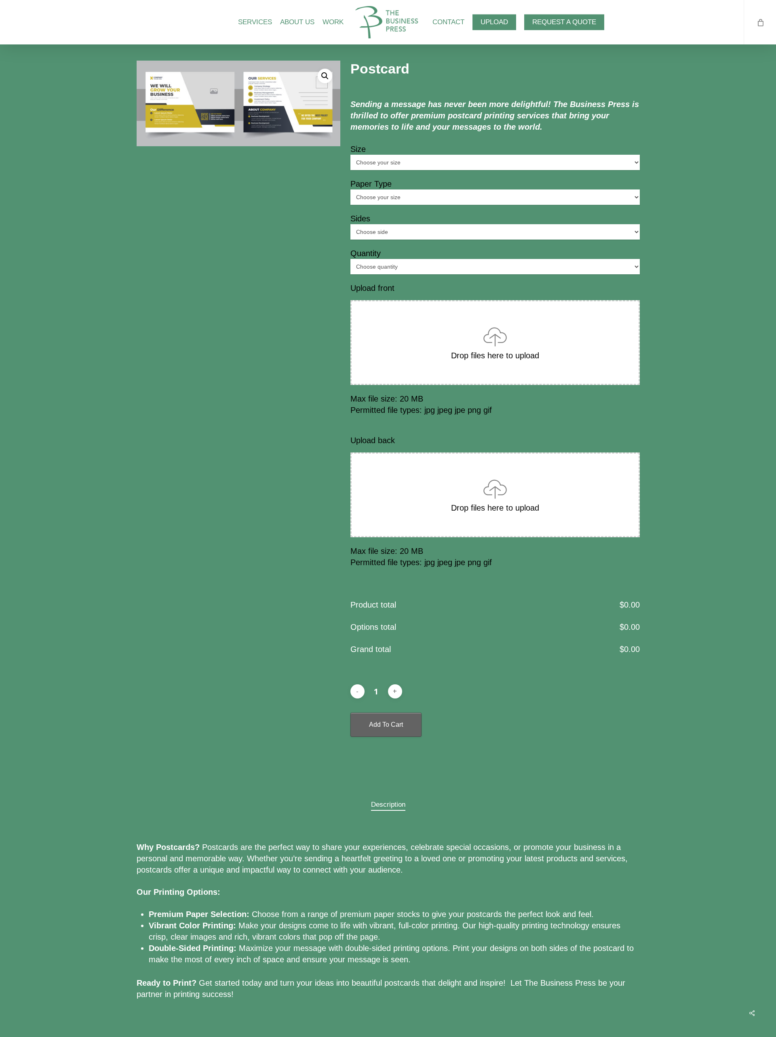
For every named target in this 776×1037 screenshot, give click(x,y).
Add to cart (386, 724)
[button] (325, 76)
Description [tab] (388, 804)
